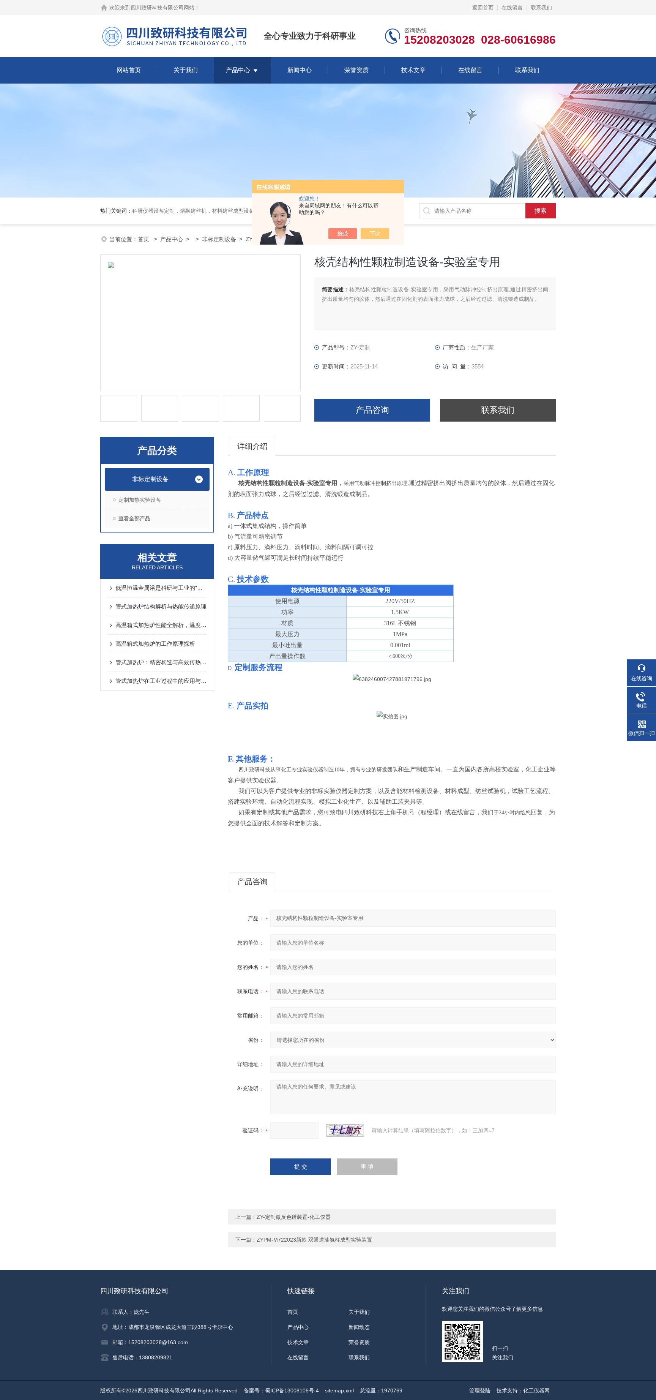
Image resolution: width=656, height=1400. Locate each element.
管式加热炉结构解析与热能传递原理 (161, 606)
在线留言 (512, 8)
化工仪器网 (536, 1390)
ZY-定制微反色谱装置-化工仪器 (294, 1217)
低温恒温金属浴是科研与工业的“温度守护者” (161, 588)
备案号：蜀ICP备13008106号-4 (281, 1390)
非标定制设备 (219, 239)
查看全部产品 (134, 518)
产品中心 (238, 70)
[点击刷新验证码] (345, 1130)
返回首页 (483, 8)
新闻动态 (359, 1327)
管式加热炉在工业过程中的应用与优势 (161, 681)
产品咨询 (372, 410)
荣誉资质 (356, 70)
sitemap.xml (339, 1390)
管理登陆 (479, 1390)
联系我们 (541, 8)
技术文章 (413, 70)
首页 (144, 239)
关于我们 (185, 70)
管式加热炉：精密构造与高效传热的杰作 (161, 662)
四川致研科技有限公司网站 (162, 8)
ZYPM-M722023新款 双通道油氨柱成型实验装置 (314, 1240)
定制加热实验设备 (139, 500)
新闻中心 (299, 70)
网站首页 (129, 70)
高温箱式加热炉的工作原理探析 (155, 643)
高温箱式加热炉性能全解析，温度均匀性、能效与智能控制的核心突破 (161, 625)
